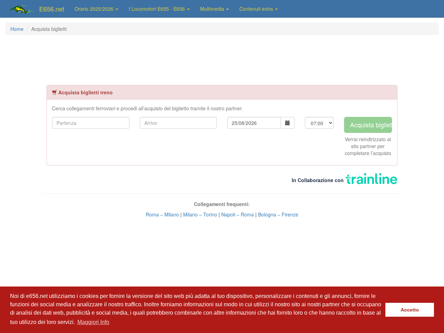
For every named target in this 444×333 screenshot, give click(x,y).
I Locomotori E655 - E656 (157, 8)
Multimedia (212, 8)
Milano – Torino (200, 214)
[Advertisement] (222, 59)
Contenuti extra (256, 8)
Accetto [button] (410, 310)
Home (17, 28)
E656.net (51, 8)
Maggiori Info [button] (93, 322)
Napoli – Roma (237, 214)
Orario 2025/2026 (95, 8)
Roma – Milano (163, 214)
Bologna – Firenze (278, 214)
